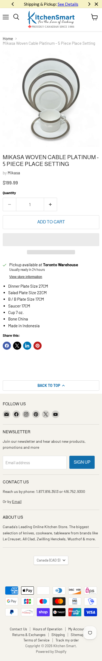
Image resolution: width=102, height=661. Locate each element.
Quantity (9, 193)
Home (8, 38)
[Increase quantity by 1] (50, 204)
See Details (68, 4)
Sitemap (77, 635)
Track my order (67, 640)
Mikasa (14, 172)
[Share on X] (17, 346)
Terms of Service (36, 640)
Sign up (82, 462)
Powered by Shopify (51, 651)
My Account (77, 629)
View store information (25, 277)
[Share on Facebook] (7, 346)
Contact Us (18, 629)
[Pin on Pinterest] (37, 346)
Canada (48, 560)
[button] (51, 239)
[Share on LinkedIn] (27, 346)
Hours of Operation (47, 629)
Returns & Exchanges (28, 635)
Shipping (58, 635)
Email (16, 501)
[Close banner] (96, 4)
